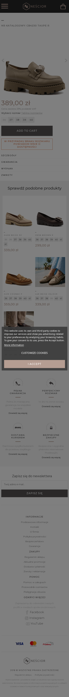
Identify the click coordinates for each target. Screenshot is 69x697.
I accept (34, 363)
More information (14, 344)
